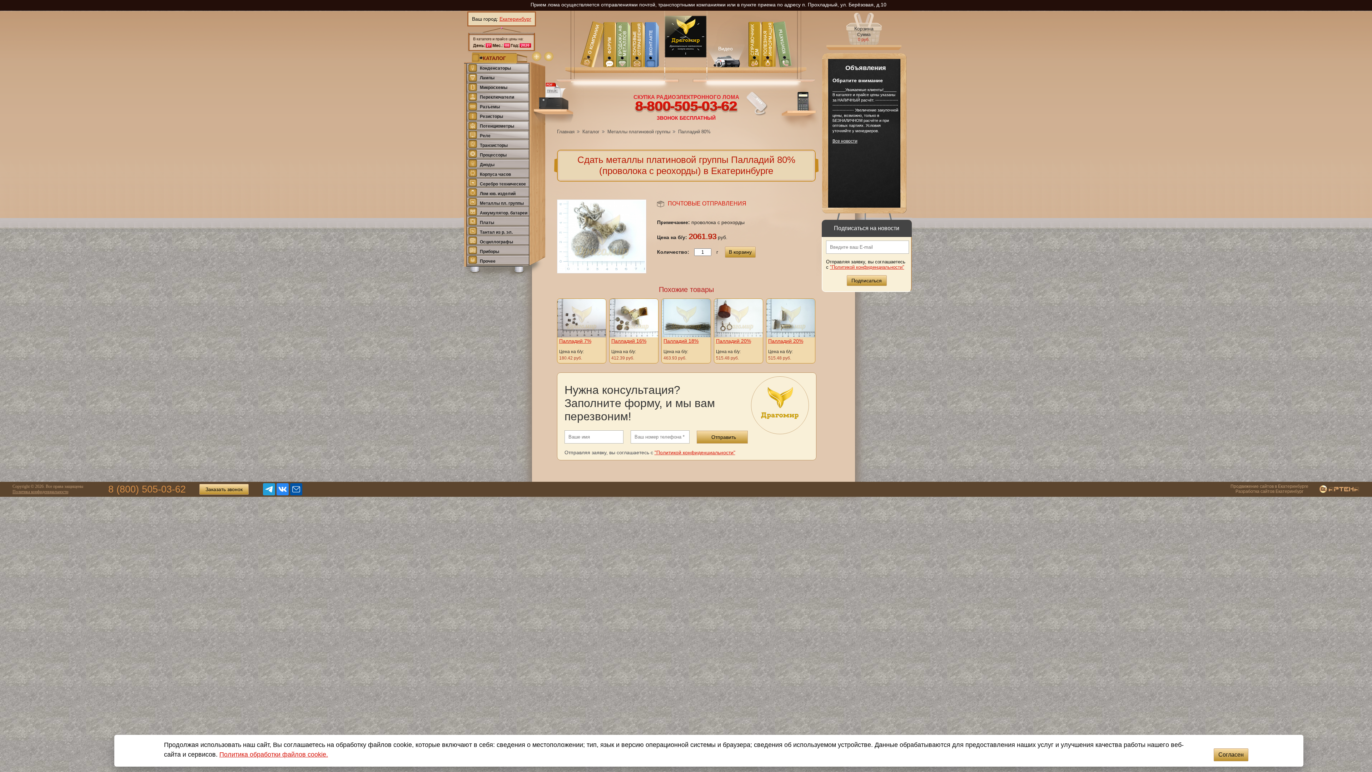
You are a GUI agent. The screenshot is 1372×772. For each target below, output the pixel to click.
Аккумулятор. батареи (503, 213)
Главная (566, 131)
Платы (487, 222)
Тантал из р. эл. (496, 232)
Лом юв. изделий (498, 193)
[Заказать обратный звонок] (757, 104)
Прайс (552, 91)
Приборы (489, 251)
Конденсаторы (495, 68)
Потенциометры (497, 126)
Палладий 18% (681, 341)
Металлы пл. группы (502, 203)
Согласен (1231, 755)
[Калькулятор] (799, 109)
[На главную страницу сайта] (548, 56)
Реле (485, 135)
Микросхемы (493, 87)
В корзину (740, 252)
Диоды (487, 164)
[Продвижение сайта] (1333, 489)
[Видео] (725, 55)
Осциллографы (496, 241)
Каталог (591, 131)
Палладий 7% (575, 341)
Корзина (864, 34)
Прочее (488, 261)
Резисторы (491, 116)
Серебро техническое (503, 184)
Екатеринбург (515, 19)
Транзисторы (494, 145)
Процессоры (493, 155)
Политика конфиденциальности (40, 491)
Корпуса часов (495, 174)
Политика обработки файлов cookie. (273, 754)
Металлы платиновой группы (638, 131)
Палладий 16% (628, 341)
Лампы (487, 77)
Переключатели (497, 97)
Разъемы (490, 106)
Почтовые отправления (707, 204)
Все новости (845, 141)
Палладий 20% (733, 341)
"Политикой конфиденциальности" (867, 267)
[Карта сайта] (536, 56)
